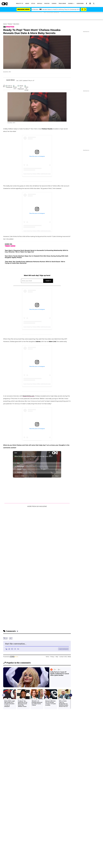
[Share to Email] (26, 86)
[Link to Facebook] (86, 3)
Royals (39, 3)
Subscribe (80, 3)
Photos (10, 24)
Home (5, 24)
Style (33, 3)
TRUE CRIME (62, 3)
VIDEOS (54, 3)
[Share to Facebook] (9, 86)
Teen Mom (16, 24)
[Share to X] (15, 86)
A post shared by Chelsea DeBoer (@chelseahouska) (37, 173)
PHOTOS (46, 3)
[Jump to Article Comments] (4, 86)
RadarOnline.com (28, 396)
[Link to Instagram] (90, 3)
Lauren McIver (10, 80)
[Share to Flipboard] (21, 86)
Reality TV (19, 3)
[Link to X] (94, 3)
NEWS (27, 3)
